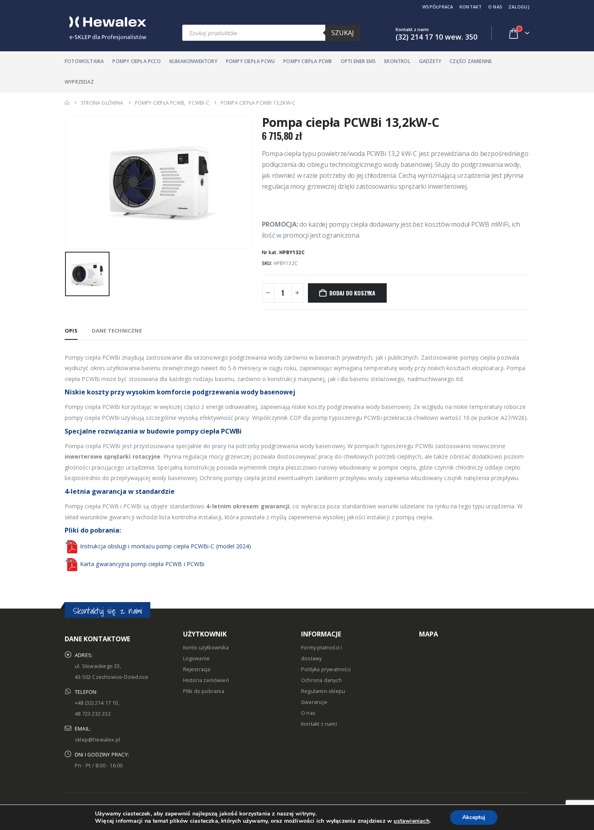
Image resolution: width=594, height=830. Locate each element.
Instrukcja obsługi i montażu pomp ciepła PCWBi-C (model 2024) (165, 546)
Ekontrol (397, 61)
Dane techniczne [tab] (117, 330)
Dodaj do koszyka (352, 293)
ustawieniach (411, 821)
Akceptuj (473, 817)
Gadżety (430, 61)
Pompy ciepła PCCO (136, 61)
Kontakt (470, 7)
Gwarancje (314, 702)
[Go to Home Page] (67, 102)
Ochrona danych (321, 680)
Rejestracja (197, 669)
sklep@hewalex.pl (97, 739)
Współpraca (437, 7)
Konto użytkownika (206, 647)
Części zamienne (471, 61)
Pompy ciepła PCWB (307, 61)
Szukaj (342, 32)
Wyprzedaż (79, 81)
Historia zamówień (206, 680)
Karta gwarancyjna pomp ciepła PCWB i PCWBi (142, 564)
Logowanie (196, 658)
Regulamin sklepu (323, 691)
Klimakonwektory (193, 61)
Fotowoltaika (84, 61)
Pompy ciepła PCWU (250, 61)
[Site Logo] (105, 28)
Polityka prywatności (326, 669)
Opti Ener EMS (358, 61)
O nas (495, 7)
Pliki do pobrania (203, 691)
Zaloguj (518, 7)
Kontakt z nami (319, 723)
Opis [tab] (71, 330)
